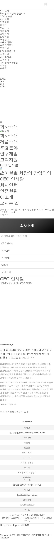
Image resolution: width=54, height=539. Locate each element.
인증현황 (4, 22)
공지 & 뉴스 (5, 57)
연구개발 (4, 48)
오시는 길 (4, 28)
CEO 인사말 (6, 16)
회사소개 (4, 10)
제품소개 (4, 31)
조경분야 (4, 39)
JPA (2, 81)
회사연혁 (4, 19)
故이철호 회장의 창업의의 (12, 13)
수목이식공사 (6, 42)
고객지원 (4, 54)
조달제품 (4, 34)
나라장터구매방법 (9, 62)
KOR (2, 86)
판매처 (3, 68)
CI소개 (3, 25)
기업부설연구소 (8, 51)
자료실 (3, 65)
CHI (2, 84)
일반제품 (4, 36)
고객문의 (4, 60)
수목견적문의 (6, 45)
